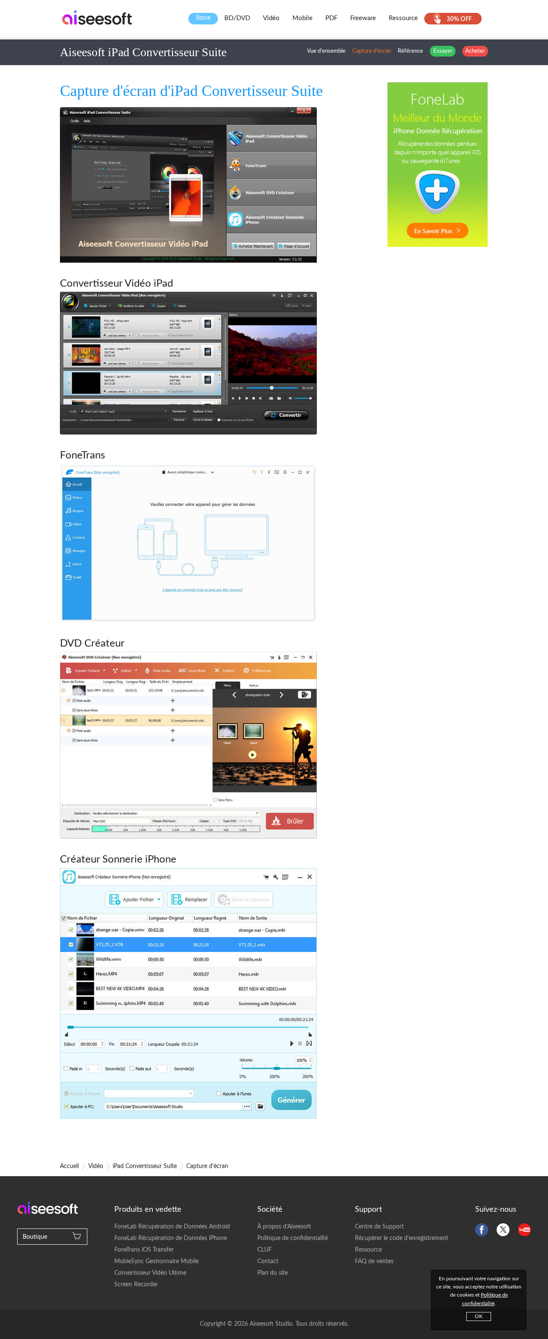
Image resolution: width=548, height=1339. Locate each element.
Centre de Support (379, 1227)
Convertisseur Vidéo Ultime (150, 1273)
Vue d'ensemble (326, 51)
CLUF (264, 1250)
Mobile (302, 18)
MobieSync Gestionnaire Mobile (156, 1261)
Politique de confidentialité (292, 1238)
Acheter (475, 51)
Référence (410, 51)
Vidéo (271, 18)
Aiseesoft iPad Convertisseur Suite (143, 52)
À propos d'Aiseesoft (284, 1227)
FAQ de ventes (374, 1261)
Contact (267, 1261)
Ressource (403, 18)
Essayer (443, 51)
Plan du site (272, 1273)
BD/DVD (237, 18)
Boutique (35, 1237)
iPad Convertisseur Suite (145, 1166)
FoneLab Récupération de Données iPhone (170, 1238)
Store (203, 18)
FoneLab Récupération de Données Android (172, 1227)
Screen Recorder (136, 1285)
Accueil (69, 1166)
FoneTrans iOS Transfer (144, 1250)
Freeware (363, 18)
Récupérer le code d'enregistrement (401, 1238)
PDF (331, 18)
